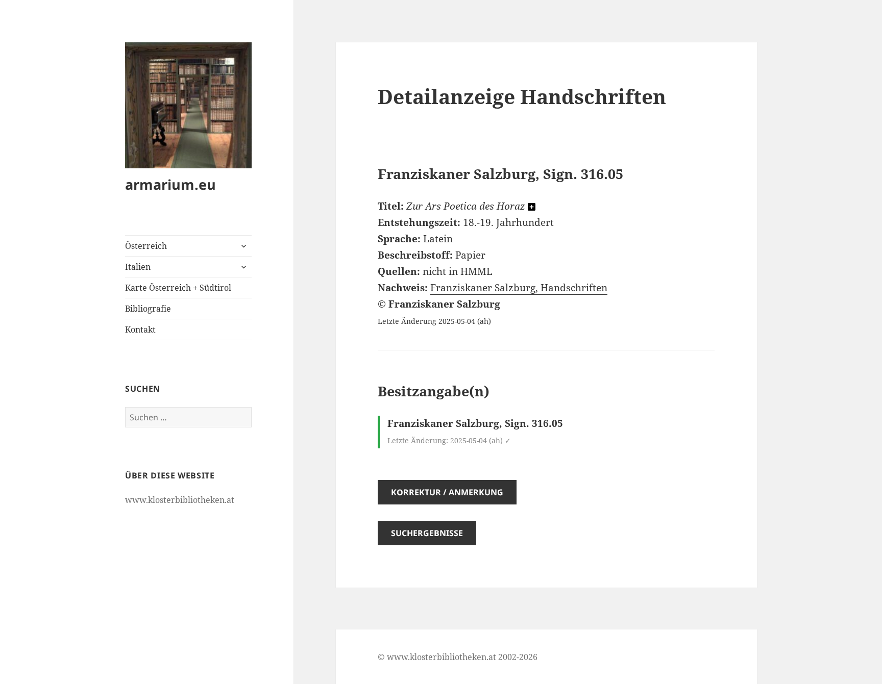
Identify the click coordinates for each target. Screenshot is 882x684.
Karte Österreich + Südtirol (178, 287)
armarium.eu (170, 184)
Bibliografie (148, 308)
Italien (138, 266)
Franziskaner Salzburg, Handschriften (518, 287)
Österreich (146, 245)
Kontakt (140, 329)
